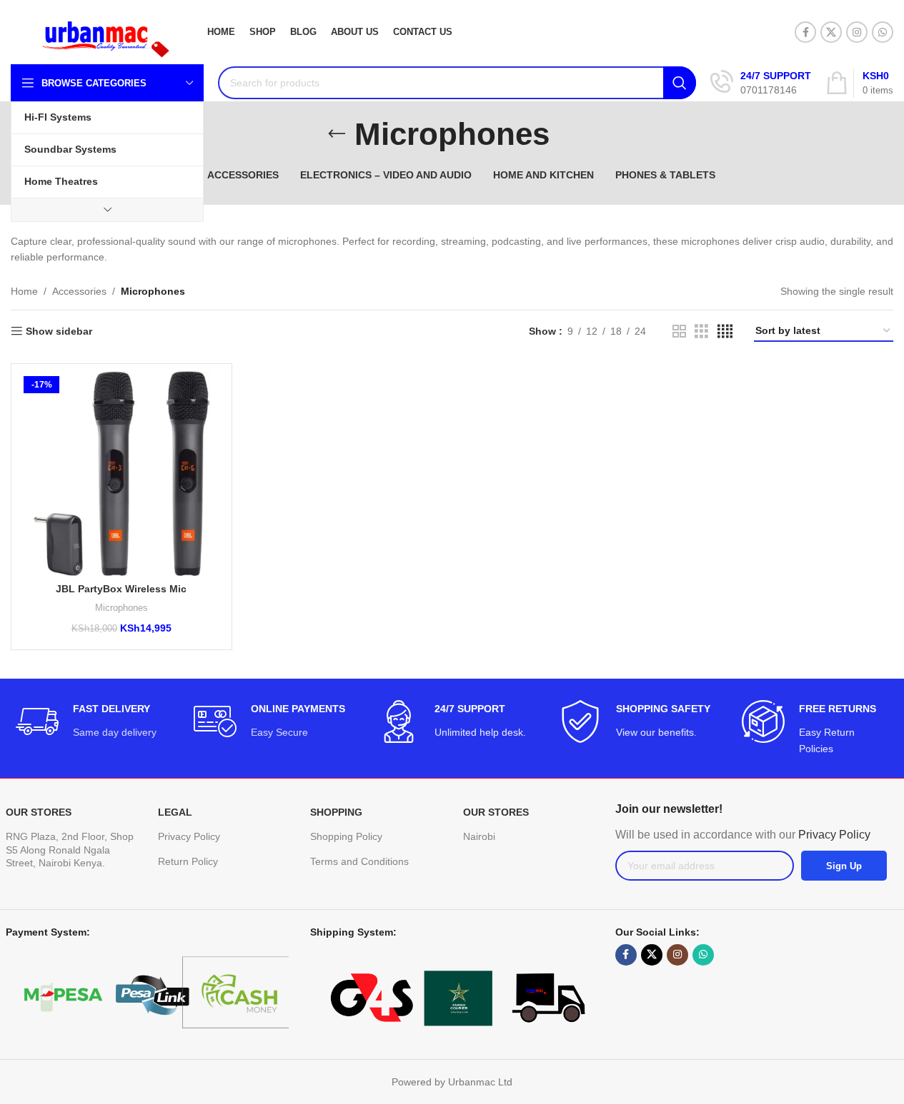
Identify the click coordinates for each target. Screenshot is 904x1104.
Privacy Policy (189, 836)
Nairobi (479, 836)
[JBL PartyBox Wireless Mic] (121, 474)
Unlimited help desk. (480, 732)
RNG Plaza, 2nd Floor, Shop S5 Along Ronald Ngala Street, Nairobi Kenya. (70, 849)
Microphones (121, 607)
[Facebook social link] (805, 32)
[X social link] (831, 32)
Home (24, 291)
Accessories (79, 291)
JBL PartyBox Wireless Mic (121, 588)
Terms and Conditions (359, 861)
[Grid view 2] (679, 331)
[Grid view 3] (701, 331)
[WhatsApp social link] (882, 32)
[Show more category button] (107, 209)
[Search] (679, 82)
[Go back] (336, 134)
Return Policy (188, 861)
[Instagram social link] (857, 32)
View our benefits (655, 732)
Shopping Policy (346, 836)
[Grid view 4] (724, 331)
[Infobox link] (760, 83)
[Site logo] (96, 31)
